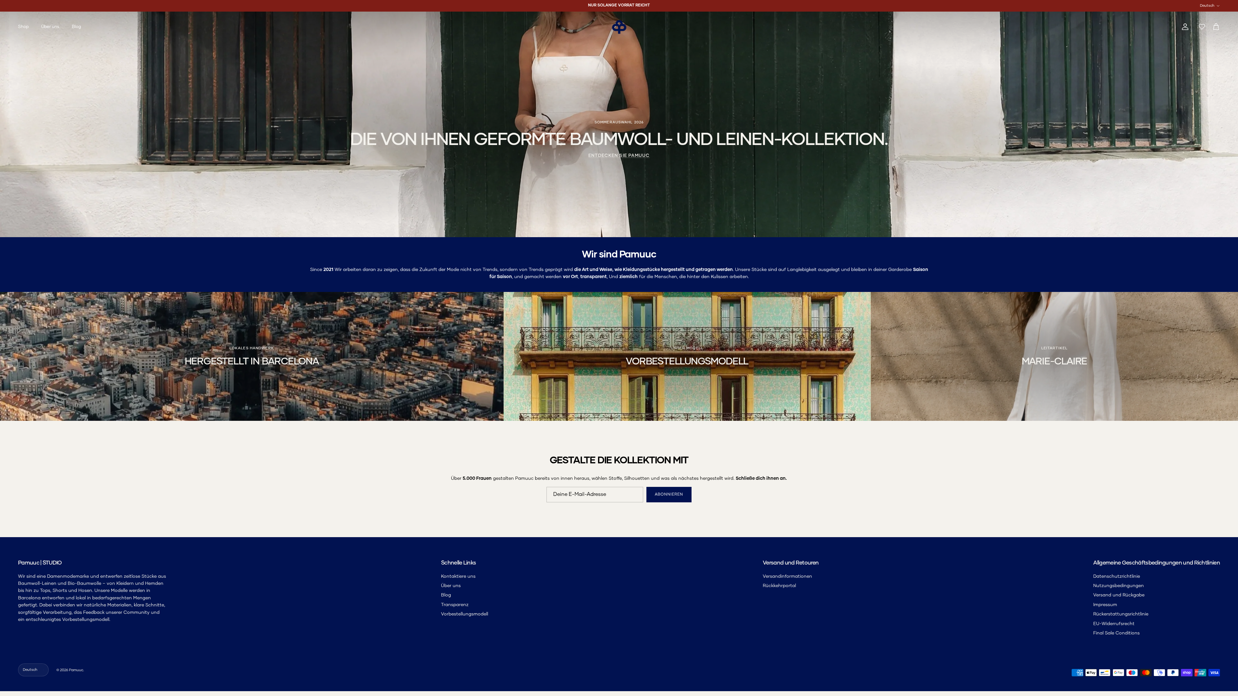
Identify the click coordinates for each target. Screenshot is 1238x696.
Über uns (50, 27)
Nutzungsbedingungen (1118, 586)
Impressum (1105, 605)
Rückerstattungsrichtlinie (1120, 614)
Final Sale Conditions (1116, 633)
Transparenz (454, 605)
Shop (23, 27)
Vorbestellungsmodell (464, 614)
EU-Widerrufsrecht (1114, 624)
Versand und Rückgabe (1119, 595)
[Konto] (1184, 27)
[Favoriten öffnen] (1200, 27)
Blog (76, 27)
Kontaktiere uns (458, 576)
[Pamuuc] (619, 27)
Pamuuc (76, 670)
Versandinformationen (787, 576)
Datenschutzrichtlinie (1116, 576)
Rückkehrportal (779, 586)
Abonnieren (669, 495)
